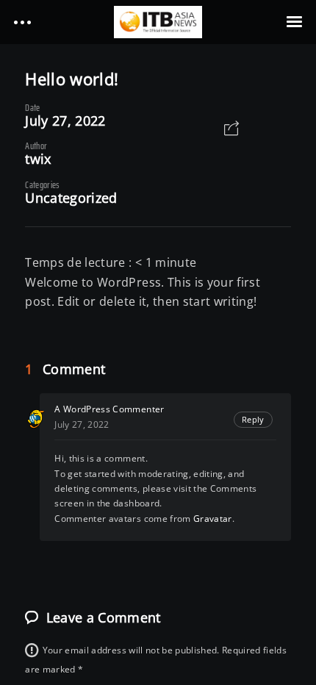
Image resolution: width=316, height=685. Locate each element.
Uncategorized (71, 198)
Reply (253, 419)
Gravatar (212, 518)
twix (38, 159)
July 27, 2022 (65, 120)
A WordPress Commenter (109, 409)
